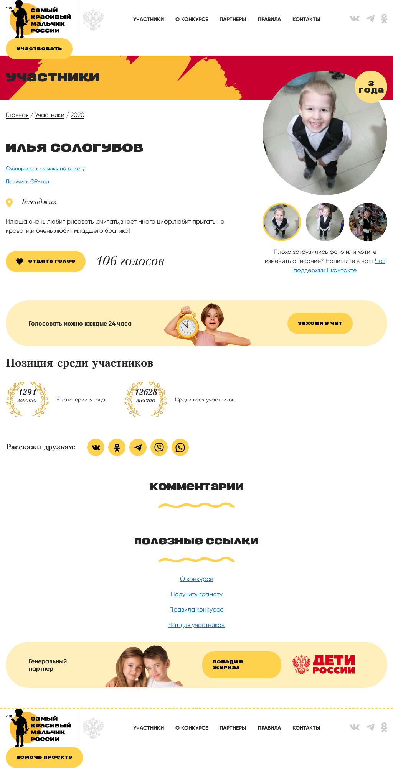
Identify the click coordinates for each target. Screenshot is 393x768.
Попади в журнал (228, 665)
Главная (17, 114)
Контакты (306, 19)
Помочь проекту (44, 757)
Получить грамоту (197, 594)
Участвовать (39, 49)
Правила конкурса (196, 609)
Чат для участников (196, 624)
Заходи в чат (320, 323)
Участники (148, 19)
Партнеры (233, 19)
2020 (77, 114)
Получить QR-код (27, 181)
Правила (269, 19)
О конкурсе (191, 19)
